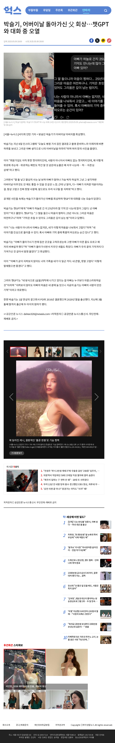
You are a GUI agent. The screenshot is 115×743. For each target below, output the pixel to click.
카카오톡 (103, 40)
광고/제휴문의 (22, 725)
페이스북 (91, 40)
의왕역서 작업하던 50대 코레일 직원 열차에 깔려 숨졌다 (68, 475)
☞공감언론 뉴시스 (13, 314)
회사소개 (6, 725)
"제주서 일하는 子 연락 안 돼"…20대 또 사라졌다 (64, 479)
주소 (109, 40)
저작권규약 (60, 725)
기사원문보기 (16, 453)
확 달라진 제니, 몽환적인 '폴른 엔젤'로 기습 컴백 (34, 440)
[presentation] (7, 352)
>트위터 (97, 40)
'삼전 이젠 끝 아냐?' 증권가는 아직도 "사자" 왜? (64, 488)
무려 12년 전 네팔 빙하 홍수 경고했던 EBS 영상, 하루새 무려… (71, 484)
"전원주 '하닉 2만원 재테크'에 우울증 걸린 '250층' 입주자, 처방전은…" (75, 470)
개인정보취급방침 (42, 725)
